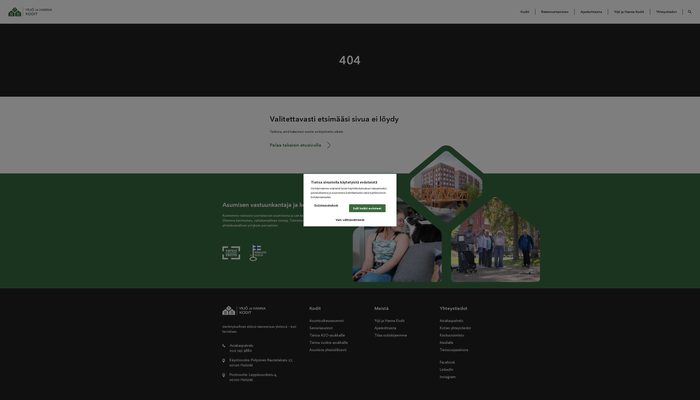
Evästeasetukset (326, 205)
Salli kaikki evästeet (367, 208)
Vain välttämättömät (350, 220)
